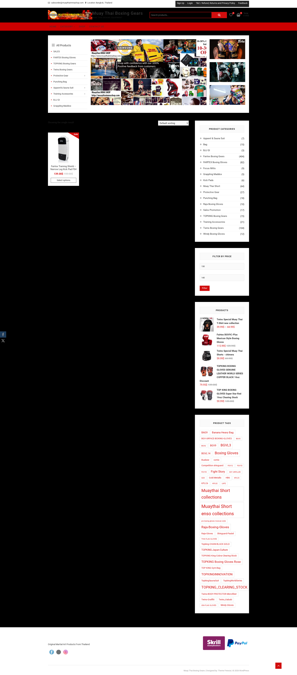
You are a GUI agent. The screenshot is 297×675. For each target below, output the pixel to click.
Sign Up (180, 3)
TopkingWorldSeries (232, 580)
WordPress (244, 670)
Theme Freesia (224, 670)
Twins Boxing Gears (62, 69)
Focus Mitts (209, 168)
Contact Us (96, 26)
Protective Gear (60, 75)
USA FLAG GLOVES (208, 605)
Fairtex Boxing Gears (213, 156)
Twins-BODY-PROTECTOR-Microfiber (219, 594)
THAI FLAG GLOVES (209, 539)
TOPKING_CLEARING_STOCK (224, 587)
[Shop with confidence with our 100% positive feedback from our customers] (148, 41)
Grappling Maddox (62, 106)
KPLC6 (204, 483)
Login (190, 3)
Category (66, 26)
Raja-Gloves (207, 533)
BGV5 (238, 439)
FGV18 (204, 472)
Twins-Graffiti (207, 599)
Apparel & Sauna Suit (63, 87)
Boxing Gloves (226, 453)
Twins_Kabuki (225, 599)
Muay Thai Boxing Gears (117, 13)
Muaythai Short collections (215, 494)
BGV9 (213, 445)
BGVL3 (226, 445)
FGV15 (239, 466)
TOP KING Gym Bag (210, 568)
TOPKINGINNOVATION (216, 574)
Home (53, 26)
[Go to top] (278, 666)
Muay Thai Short (211, 186)
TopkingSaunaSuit (210, 580)
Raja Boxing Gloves (213, 204)
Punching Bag (60, 81)
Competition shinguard (212, 465)
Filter (204, 288)
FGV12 (230, 466)
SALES (56, 51)
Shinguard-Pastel (225, 533)
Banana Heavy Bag (223, 432)
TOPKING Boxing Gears (64, 63)
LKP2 (224, 483)
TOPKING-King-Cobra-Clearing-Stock (219, 555)
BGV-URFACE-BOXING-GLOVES (216, 438)
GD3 (203, 478)
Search (219, 15)
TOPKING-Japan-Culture (214, 550)
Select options (63, 180)
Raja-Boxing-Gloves (215, 527)
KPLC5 (236, 478)
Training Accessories (63, 94)
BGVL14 (205, 453)
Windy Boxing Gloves (214, 233)
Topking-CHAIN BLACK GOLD (215, 544)
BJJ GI (56, 100)
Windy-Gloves (227, 605)
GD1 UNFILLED (235, 472)
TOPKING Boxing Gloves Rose (221, 562)
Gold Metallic (215, 477)
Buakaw (205, 460)
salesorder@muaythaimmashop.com (67, 3)
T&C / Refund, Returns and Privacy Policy (215, 3)
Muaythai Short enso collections (217, 510)
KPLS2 (214, 483)
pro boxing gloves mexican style (213, 521)
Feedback (243, 3)
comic (216, 460)
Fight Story (218, 471)
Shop (82, 26)
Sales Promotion (212, 210)
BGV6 (203, 446)
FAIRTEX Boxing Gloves (64, 57)
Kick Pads (208, 180)
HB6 (228, 477)
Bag (205, 144)
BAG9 (204, 432)
